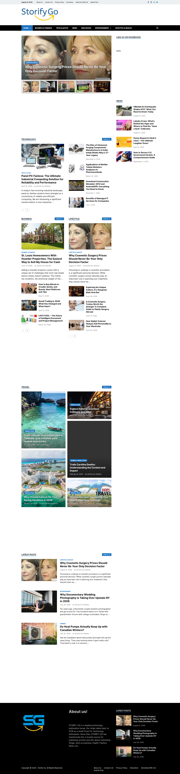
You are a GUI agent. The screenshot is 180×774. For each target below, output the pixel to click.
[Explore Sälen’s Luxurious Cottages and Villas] (89, 405)
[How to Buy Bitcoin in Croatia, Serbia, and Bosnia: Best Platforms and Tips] (29, 284)
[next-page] (27, 210)
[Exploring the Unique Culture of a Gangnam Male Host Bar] (76, 287)
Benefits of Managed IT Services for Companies (97, 199)
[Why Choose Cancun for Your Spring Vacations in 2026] (43, 478)
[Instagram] (154, 2)
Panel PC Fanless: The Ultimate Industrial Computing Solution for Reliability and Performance (42, 179)
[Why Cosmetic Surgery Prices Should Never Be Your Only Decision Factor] (66, 58)
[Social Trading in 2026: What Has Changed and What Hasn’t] (29, 301)
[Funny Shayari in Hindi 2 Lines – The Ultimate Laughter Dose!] (124, 138)
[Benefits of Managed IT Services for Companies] (76, 198)
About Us (40, 2)
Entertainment (102, 28)
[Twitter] (151, 2)
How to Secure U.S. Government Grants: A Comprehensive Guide (144, 155)
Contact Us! (49, 2)
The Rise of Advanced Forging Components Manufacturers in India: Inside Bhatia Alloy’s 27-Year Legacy (97, 150)
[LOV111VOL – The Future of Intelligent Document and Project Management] (29, 316)
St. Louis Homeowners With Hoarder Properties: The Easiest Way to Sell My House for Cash (41, 259)
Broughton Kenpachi (49, 503)
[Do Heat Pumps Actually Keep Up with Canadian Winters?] (123, 748)
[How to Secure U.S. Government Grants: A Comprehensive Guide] (124, 152)
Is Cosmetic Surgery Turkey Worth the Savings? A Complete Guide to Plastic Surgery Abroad (97, 306)
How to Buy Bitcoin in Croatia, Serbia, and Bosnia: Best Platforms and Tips (49, 288)
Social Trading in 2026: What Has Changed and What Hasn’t (50, 304)
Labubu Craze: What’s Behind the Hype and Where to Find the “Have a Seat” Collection (145, 125)
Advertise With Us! (82, 2)
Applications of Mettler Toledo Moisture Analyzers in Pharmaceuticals (97, 168)
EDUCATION (86, 28)
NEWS (74, 28)
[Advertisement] (66, 116)
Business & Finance (43, 28)
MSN (118, 51)
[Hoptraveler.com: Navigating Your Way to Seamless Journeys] (89, 493)
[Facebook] (148, 2)
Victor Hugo (44, 445)
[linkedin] (157, 2)
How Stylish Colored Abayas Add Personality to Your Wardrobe (98, 323)
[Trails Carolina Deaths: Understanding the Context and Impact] (89, 449)
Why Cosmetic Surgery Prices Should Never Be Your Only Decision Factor (88, 259)
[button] (107, 57)
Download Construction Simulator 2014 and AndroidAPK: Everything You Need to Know (97, 185)
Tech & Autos (62, 28)
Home (26, 28)
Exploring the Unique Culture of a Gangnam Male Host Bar (96, 290)
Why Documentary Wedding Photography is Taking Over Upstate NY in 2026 (85, 598)
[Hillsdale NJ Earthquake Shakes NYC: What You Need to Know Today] (124, 107)
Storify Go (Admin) (49, 75)
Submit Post (94, 2)
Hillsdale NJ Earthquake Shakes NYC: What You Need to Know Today (144, 109)
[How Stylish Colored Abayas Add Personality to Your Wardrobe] (76, 321)
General (73, 460)
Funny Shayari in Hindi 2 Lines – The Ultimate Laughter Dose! (144, 140)
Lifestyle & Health (123, 28)
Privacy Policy (59, 2)
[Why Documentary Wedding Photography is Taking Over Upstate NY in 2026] (123, 731)
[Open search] (157, 28)
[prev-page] (23, 210)
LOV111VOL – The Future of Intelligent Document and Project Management (51, 318)
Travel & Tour (29, 431)
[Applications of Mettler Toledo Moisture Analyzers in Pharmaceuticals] (76, 164)
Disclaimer (69, 2)
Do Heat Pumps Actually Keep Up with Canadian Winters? (144, 750)
